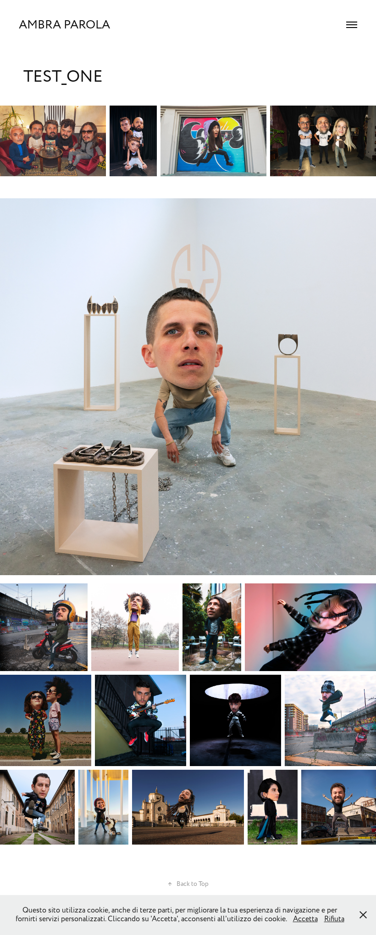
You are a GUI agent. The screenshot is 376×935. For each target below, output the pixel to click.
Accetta (305, 919)
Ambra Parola (64, 25)
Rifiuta (334, 919)
